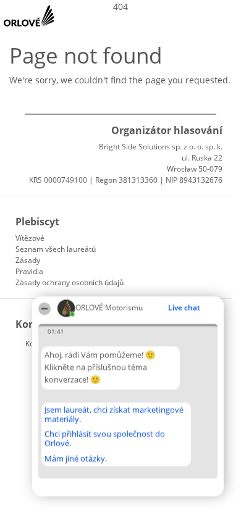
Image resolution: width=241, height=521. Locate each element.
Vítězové (29, 238)
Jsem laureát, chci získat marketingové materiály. (114, 414)
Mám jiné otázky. (75, 458)
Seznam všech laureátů (55, 249)
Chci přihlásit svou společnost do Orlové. (104, 438)
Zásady (27, 260)
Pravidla (29, 271)
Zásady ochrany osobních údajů (69, 282)
